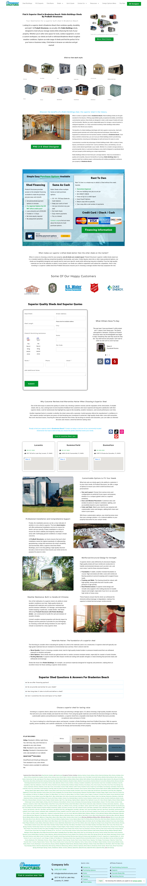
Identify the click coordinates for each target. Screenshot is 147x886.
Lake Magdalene (69, 809)
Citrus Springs (116, 784)
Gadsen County (110, 794)
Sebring (56, 834)
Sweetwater (32, 840)
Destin (54, 790)
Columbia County (85, 786)
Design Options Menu (109, 3)
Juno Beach (81, 805)
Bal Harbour (99, 777)
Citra (92, 784)
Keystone (39, 807)
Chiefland (71, 784)
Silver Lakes (87, 834)
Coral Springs (106, 786)
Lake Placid (105, 809)
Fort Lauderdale (27, 794)
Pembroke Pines (106, 826)
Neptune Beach (77, 819)
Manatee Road (30, 815)
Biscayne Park (117, 779)
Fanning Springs (76, 792)
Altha (110, 775)
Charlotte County (56, 784)
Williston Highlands (78, 845)
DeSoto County (48, 790)
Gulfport (60, 798)
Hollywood (56, 802)
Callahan (71, 782)
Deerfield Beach (115, 788)
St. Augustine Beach (113, 836)
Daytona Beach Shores (101, 788)
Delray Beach (36, 790)
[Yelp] (115, 361)
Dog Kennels (45, 775)
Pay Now (122, 3)
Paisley (57, 824)
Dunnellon (77, 790)
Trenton (47, 842)
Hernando (25, 800)
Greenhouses (59, 775)
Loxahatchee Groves (58, 813)
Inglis (94, 803)
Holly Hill (50, 802)
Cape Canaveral (95, 782)
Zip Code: (59, 345)
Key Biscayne (121, 805)
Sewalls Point (75, 834)
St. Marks (51, 838)
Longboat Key (43, 813)
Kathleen (108, 805)
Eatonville (110, 790)
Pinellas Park (71, 828)
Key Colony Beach (26, 807)
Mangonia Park (38, 815)
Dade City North (63, 788)
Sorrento (119, 834)
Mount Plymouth (52, 819)
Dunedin (73, 790)
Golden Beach (59, 796)
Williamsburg (65, 845)
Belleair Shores (91, 779)
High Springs (68, 800)
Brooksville (33, 782)
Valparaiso (77, 842)
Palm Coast (110, 824)
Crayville (120, 782)
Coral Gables (99, 786)
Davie (81, 788)
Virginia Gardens (102, 842)
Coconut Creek (64, 786)
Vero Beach (95, 842)
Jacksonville (30, 805)
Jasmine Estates (53, 805)
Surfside (116, 838)
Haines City (66, 798)
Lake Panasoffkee (92, 809)
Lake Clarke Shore (117, 807)
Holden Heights (39, 802)
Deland (31, 790)
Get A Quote (70, 3)
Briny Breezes (107, 781)
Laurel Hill (68, 811)
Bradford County (82, 781)
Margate (57, 815)
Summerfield (88, 838)
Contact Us (81, 3)
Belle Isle (65, 779)
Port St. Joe (54, 830)
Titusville (26, 842)
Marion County (74, 815)
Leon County (101, 811)
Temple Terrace (86, 840)
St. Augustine (104, 836)
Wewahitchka (45, 845)
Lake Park (99, 809)
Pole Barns (50, 3)
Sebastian (50, 834)
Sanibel (106, 832)
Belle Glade (60, 779)
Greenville (120, 796)
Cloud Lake (47, 786)
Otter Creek (43, 824)
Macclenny (75, 813)
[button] (91, 339)
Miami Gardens (67, 817)
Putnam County (76, 830)
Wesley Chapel (93, 843)
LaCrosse (69, 807)
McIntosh (117, 815)
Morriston (38, 819)
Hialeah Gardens (54, 800)
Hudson (113, 802)
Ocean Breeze (120, 821)
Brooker (121, 781)
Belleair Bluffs (83, 779)
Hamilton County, (82, 798)
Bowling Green (52, 781)
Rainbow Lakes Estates (94, 830)
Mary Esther (96, 815)
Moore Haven (32, 819)
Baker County (92, 777)
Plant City (81, 828)
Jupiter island (102, 805)
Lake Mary (76, 809)
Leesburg (95, 811)
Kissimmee (54, 807)
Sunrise (111, 838)
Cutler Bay (50, 788)
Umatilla (58, 842)
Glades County (39, 796)
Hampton (89, 798)
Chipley (76, 784)
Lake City (110, 807)
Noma (122, 819)
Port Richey (48, 830)
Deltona (42, 790)
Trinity (54, 842)
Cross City (30, 788)
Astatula (54, 777)
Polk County (104, 828)
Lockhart (37, 813)
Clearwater (30, 786)
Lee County (89, 811)
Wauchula (47, 843)
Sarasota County (27, 834)
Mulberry (58, 819)
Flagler (102, 792)
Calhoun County (65, 782)
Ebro (115, 790)
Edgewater (119, 790)
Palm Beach (72, 824)
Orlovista (122, 823)
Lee (85, 811)
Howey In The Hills (105, 802)
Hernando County (41, 800)
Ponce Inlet (36, 830)
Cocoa (51, 786)
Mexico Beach (52, 817)
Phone (48, 360)
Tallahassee (40, 840)
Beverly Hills (110, 779)
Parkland (72, 826)
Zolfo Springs (110, 847)
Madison (88, 813)
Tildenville (112, 840)
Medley (28, 817)
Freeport (90, 794)
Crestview (25, 788)
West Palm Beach (116, 843)
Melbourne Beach (35, 817)
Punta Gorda (68, 830)
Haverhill (107, 798)
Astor (57, 777)
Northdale (88, 821)
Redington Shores (28, 832)
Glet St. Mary (52, 796)
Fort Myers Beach (54, 794)
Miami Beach (59, 817)
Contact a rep (55, 220)
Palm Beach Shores (101, 824)
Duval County (84, 790)
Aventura (80, 777)
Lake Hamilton (31, 809)
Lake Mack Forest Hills (59, 809)
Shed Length (29, 323)
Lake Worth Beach (119, 809)
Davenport (76, 788)
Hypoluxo (25, 803)
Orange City (93, 823)
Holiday (46, 802)
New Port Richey (85, 819)
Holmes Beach (62, 802)
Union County (64, 842)
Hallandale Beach (73, 798)
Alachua (80, 775)
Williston (71, 845)
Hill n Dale (100, 800)
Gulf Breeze (42, 798)
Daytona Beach (92, 788)
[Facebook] (108, 361)
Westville (38, 845)
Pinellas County (63, 828)
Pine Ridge (51, 828)
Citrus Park (110, 784)
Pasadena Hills (78, 826)
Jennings (75, 805)
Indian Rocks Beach (74, 803)
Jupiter (86, 805)
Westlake (29, 845)
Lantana (37, 811)
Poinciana (93, 828)
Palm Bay (66, 824)
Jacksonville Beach (38, 805)
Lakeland (25, 811)
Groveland (36, 798)
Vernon (90, 842)
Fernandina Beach (91, 792)
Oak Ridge (98, 821)
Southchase (62, 836)
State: (58, 335)
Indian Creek (37, 803)
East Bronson (97, 790)
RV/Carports (39, 3)
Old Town (77, 823)
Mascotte (108, 815)
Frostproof (95, 794)
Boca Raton (33, 781)
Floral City (115, 792)
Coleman (71, 786)
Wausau (53, 843)
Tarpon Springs (66, 840)
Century (50, 784)
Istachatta (116, 803)
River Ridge (43, 832)
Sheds (59, 3)
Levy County (108, 811)
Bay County (118, 777)
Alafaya (93, 775)
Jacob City (46, 805)
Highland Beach (76, 800)
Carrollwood (114, 782)
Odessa (41, 823)
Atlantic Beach (63, 777)
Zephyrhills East (83, 847)
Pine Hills (39, 828)
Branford (93, 781)
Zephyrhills (75, 847)
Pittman (77, 828)
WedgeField (63, 843)
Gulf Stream (55, 798)
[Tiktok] (116, 432)
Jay (62, 805)
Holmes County (70, 802)
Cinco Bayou (87, 784)
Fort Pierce (61, 794)
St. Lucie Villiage (44, 838)
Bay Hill (32, 779)
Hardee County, (96, 798)
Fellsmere (83, 792)
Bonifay (38, 781)
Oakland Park (109, 821)
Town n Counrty (32, 842)
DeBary (109, 788)
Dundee (68, 790)
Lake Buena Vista (97, 807)
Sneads (108, 834)
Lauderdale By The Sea (54, 811)
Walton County (30, 843)
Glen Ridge (45, 796)
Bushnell (58, 782)
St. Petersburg (64, 838)
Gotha (67, 796)
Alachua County (86, 775)
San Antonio (96, 832)
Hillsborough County (30, 802)
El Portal (31, 792)
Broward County (40, 782)
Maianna (62, 815)
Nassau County (69, 819)
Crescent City (120, 786)
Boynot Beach (59, 781)
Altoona (114, 775)
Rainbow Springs (104, 830)
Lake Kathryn (49, 809)
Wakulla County (119, 842)
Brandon (89, 781)
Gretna (31, 798)
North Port (71, 821)
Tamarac (46, 840)
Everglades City (60, 792)
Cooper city (93, 786)
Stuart (74, 838)
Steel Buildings (27, 3)
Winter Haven (109, 845)
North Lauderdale (37, 821)
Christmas (81, 784)
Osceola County (36, 824)
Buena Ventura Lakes (50, 782)
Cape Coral (102, 782)
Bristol (113, 781)
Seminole (60, 834)
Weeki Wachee (69, 843)
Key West (34, 807)
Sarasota (120, 832)
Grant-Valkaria (91, 796)
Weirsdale (76, 843)
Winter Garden (101, 845)
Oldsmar (82, 823)
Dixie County (59, 790)
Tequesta (92, 840)
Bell (56, 779)
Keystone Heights (46, 807)
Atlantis (69, 777)
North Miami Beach (53, 821)
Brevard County (100, 781)
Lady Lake (74, 807)
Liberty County (114, 811)
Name (27, 360)
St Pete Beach (57, 838)
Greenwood (26, 798)
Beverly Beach (103, 779)
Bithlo (122, 779)
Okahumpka (46, 823)
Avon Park (85, 777)
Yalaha (49, 847)
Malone (111, 813)
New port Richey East (95, 819)
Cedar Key (32, 784)
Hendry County (119, 798)
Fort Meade (40, 794)
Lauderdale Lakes (43, 811)
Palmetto (29, 826)
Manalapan (116, 813)
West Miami (108, 843)
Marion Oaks (81, 815)
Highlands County (92, 800)
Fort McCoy (34, 794)
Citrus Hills (104, 784)
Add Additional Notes (32, 370)
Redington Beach (117, 830)
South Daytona (29, 836)
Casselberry (27, 784)
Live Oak (32, 813)
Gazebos (51, 775)
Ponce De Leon (28, 830)
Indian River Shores (64, 803)
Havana (102, 798)
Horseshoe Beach (96, 802)
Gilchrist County (31, 796)
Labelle (59, 807)
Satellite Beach (35, 834)
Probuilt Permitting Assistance (35, 333)
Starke (70, 838)
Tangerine (59, 840)
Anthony (29, 777)
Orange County (100, 823)
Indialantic (31, 803)
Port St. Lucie (61, 830)
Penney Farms (114, 826)
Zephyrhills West (100, 847)
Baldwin (104, 777)
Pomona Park (110, 828)
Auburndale (74, 777)
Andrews (118, 775)
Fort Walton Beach (69, 794)
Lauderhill (62, 811)
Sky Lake (103, 834)
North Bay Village (27, 821)
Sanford (101, 832)
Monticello (121, 817)
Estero (47, 792)
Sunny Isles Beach (104, 838)
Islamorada (110, 803)
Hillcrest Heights (107, 800)
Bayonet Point (43, 779)
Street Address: (61, 314)
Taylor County (78, 840)
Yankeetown (55, 847)
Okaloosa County (54, 823)
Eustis (53, 792)
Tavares (73, 840)
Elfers (35, 792)
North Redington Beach (80, 821)
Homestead (78, 802)
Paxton (92, 826)
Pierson (29, 828)
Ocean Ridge (26, 823)
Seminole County (67, 834)
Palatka (61, 824)
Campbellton (87, 782)
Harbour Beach (44, 803)
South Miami (37, 836)
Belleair (70, 779)
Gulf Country (48, 798)
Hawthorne (112, 798)
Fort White (76, 794)
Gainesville (117, 794)
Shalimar (81, 834)
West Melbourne (101, 843)
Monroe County (114, 817)
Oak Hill (94, 821)
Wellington (86, 843)
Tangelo (55, 840)
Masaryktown (102, 815)
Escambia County (41, 792)
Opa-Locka (87, 823)
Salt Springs (89, 832)
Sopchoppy (113, 834)
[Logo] (12, 3)
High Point (62, 800)
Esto (51, 792)
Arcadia (45, 777)
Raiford (86, 830)
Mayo (113, 815)
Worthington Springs (42, 847)
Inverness (104, 803)
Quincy (82, 830)
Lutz (65, 813)
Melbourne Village (44, 817)
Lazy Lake (81, 811)
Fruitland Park (102, 794)
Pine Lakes (45, 828)
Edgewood (25, 792)
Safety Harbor (77, 832)
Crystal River (37, 788)
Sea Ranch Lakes (43, 834)
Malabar (107, 813)
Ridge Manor (37, 832)
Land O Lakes (31, 811)
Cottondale (113, 786)
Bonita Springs (44, 781)
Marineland (67, 815)
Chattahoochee (65, 784)
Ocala (114, 821)
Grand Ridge (84, 796)
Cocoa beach (57, 786)
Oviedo (48, 824)
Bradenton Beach (73, 781)
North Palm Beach (63, 821)
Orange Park (108, 823)
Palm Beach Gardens (91, 824)
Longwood (50, 813)
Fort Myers (46, 794)
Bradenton (66, 781)
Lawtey (73, 811)
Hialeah (48, 800)
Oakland (103, 821)
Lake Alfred (89, 807)
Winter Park (116, 845)
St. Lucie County (36, 838)
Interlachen (99, 803)
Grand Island (78, 796)
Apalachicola (35, 777)
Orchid (113, 823)
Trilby (51, 842)
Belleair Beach (75, 779)
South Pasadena (54, 836)
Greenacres (109, 796)
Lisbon (28, 813)
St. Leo (29, 838)
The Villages (98, 840)
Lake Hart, (37, 809)
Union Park (71, 842)
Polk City (98, 828)
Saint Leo (83, 832)
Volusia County (111, 842)
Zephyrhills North (91, 847)
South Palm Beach (45, 836)
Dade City (56, 788)
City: (57, 325)
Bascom (112, 777)
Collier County (77, 786)
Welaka (81, 843)
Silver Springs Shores (96, 834)
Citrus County (97, 784)
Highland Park (84, 800)
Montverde (25, 819)
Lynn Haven (69, 813)
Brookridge (27, 782)
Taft (36, 840)
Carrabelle (108, 782)
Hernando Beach (32, 800)
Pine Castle (34, 828)
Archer (49, 777)
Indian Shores (82, 803)
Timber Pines (118, 840)
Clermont (36, 786)
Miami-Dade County (76, 817)
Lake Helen (43, 809)
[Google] (100, 361)
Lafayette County (82, 807)
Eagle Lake (90, 790)
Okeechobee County (70, 823)
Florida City (121, 792)
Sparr (76, 836)
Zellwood (70, 847)
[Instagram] (122, 432)
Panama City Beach (51, 826)
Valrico (82, 842)
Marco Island (51, 815)
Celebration (39, 784)
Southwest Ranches (70, 836)
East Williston (104, 790)
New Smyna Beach (105, 819)
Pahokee (52, 824)
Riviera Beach (54, 832)
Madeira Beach (82, 813)
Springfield (93, 836)
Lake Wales (111, 809)
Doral (64, 790)
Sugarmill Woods (80, 838)
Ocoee (36, 823)
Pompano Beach (119, 828)
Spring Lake (87, 836)
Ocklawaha (32, 823)
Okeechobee (61, 823)
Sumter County (95, 838)
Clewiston (41, 786)
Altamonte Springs (103, 775)
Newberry (113, 819)
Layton (77, 811)
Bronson (117, 781)
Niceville (118, 819)
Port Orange (42, 830)
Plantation (87, 828)
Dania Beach (71, 788)
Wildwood (58, 845)
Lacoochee (64, 807)
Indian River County (54, 803)
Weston (34, 845)
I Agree (101, 881)
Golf (64, 796)
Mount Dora (44, 819)
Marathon (45, 815)
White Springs (52, 845)
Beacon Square (51, 779)
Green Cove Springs (100, 796)
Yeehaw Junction (63, 847)
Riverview (48, 832)
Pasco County (86, 826)
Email (69, 360)
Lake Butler (104, 807)
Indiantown (89, 803)
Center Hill (44, 784)
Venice (86, 842)
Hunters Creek (118, 802)
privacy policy (137, 881)
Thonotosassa (105, 840)
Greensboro (115, 796)
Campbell (81, 782)
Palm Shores (116, 824)
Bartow (108, 777)
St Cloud (99, 836)
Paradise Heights (61, 826)
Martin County (88, 815)
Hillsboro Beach (120, 800)
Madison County (95, 813)
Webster (57, 843)
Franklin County (84, 794)
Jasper (59, 805)
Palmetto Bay (35, 826)
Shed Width (28, 314)
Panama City (43, 826)
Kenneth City (114, 805)
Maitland (102, 813)
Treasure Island (41, 842)
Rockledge (61, 832)
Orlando (117, 823)
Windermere (95, 845)
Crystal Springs (44, 788)
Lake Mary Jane (83, 809)
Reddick (111, 830)
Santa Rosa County (113, 832)
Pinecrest (56, 828)
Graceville (71, 796)
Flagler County (108, 792)
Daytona (85, 788)
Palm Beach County (80, 824)
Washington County (40, 843)
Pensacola (121, 826)
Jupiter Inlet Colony (93, 805)
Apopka (41, 777)
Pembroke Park (98, 826)
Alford (96, 775)
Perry (25, 828)
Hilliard (114, 800)
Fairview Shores (68, 792)
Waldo (25, 843)
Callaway (76, 782)
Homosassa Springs (86, 802)
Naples (63, 819)
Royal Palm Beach (68, 832)
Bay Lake (37, 779)
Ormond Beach (28, 824)
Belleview (97, 779)
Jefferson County (68, 805)
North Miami (45, 821)
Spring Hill (81, 836)
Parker (67, 826)
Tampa (50, 840)
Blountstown (26, 781)
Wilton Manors (87, 845)
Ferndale (98, 792)
